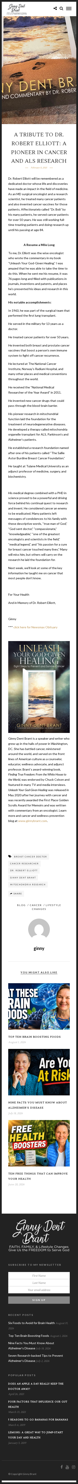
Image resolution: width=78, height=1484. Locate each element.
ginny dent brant (23, 877)
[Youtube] (67, 1467)
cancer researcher (24, 863)
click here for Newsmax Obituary (35, 627)
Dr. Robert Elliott (24, 870)
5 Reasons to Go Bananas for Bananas (38, 1419)
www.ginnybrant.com (32, 821)
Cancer (36, 905)
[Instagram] (73, 1467)
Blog (21, 905)
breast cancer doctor (30, 856)
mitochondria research (28, 884)
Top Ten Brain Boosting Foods (34, 1037)
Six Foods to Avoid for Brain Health (31, 1323)
